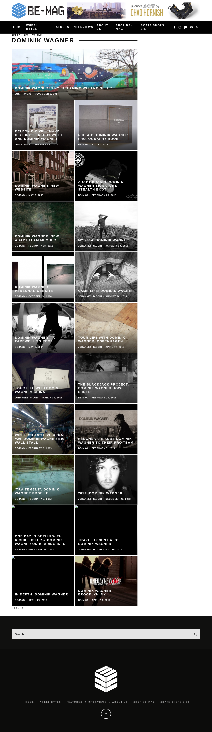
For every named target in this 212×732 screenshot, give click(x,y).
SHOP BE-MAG (124, 27)
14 (21, 607)
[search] (195, 634)
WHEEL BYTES (32, 27)
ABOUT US (102, 27)
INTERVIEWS (83, 27)
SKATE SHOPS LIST (152, 27)
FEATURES (60, 27)
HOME (18, 27)
